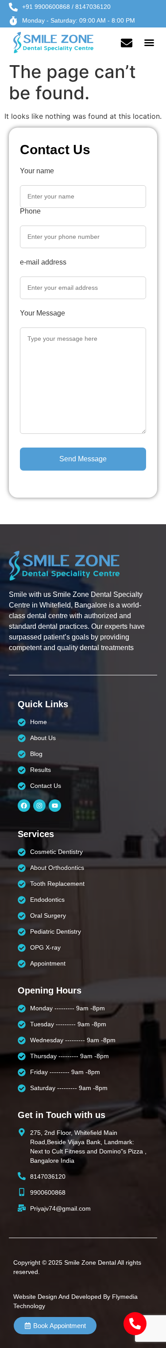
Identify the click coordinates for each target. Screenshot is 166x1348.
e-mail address (43, 262)
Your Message (42, 313)
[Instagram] (39, 805)
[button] (149, 43)
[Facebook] (24, 805)
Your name (37, 171)
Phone (30, 211)
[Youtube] (55, 805)
